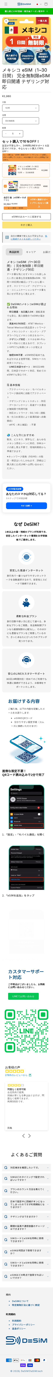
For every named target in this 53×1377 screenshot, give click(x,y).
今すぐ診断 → (26, 506)
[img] (28, 1071)
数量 (4, 128)
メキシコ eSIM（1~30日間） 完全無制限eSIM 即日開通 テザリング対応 (28, 169)
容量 (4, 115)
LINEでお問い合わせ (23, 996)
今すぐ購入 (26, 225)
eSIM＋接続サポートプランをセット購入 (39, 203)
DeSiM (25, 1371)
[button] (6, 4)
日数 (4, 102)
